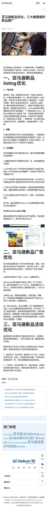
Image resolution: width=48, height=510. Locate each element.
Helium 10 (7, 497)
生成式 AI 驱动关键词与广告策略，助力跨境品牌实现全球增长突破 (20, 393)
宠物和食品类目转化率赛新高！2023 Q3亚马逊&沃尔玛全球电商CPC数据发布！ (20, 400)
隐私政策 (42, 497)
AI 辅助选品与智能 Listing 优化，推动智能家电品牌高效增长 (20, 389)
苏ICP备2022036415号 (24, 505)
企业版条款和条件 (32, 497)
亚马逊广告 (31, 438)
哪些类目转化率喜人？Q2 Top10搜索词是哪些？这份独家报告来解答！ (20, 407)
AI (4, 434)
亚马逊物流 (17, 442)
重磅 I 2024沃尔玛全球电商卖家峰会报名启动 (16, 396)
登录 (38, 3)
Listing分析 (9, 434)
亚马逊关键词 (16, 438)
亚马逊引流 (11, 442)
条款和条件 (23, 497)
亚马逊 (18, 434)
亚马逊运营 (13, 379)
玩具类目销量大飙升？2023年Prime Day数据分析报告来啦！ (20, 403)
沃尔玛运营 (21, 446)
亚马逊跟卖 (24, 442)
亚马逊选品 (10, 446)
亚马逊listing (31, 434)
